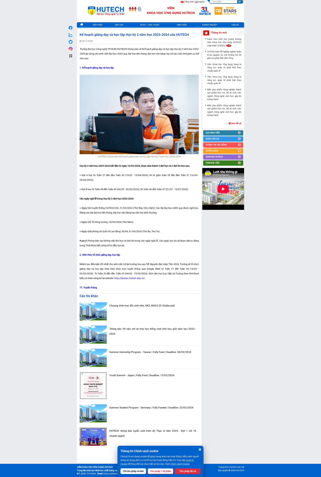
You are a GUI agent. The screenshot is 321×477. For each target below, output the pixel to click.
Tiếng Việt (188, 2)
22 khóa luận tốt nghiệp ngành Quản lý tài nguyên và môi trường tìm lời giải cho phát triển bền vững (224, 54)
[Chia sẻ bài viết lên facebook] (70, 27)
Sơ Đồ (232, 467)
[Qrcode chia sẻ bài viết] (70, 56)
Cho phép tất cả (188, 471)
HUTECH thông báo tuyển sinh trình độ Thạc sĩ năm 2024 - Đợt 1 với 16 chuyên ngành (152, 433)
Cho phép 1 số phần (160, 471)
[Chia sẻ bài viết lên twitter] (70, 41)
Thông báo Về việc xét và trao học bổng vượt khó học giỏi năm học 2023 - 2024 (152, 331)
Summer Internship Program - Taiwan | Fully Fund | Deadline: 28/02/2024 (150, 352)
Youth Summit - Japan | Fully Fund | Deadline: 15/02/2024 (141, 375)
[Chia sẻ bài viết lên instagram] (70, 48)
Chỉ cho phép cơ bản (133, 471)
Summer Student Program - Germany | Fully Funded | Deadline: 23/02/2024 (151, 407)
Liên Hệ (240, 467)
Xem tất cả (236, 123)
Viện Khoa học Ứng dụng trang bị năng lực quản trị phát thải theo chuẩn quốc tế (224, 67)
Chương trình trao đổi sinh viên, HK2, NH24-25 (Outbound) (142, 305)
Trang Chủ (223, 467)
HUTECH (240, 470)
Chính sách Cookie (180, 464)
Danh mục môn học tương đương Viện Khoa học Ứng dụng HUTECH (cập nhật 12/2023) (224, 42)
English (201, 2)
